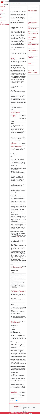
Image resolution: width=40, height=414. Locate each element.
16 (19, 400)
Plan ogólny (17, 236)
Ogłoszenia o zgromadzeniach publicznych (33, 50)
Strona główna (11, 3)
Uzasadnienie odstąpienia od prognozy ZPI (15, 112)
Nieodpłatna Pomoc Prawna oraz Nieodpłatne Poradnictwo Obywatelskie (4, 24)
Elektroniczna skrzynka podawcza (17, 405)
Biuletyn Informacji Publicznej (4, 1)
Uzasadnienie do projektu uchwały (14, 145)
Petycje (1, 22)
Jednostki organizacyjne (3, 14)
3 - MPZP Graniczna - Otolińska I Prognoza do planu (16, 267)
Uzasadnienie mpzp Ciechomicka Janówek (15, 322)
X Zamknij (31, 413)
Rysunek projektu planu (13, 57)
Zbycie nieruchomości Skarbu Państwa (32, 72)
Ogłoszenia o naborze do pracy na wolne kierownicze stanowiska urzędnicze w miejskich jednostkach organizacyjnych (32, 11)
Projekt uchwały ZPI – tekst (13, 143)
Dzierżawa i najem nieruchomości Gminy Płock (33, 20)
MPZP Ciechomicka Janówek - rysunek (14, 321)
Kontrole (1, 17)
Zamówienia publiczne (2, 13)
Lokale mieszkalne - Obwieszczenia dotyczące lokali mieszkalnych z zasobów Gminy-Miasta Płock (33, 26)
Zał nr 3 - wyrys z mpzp (13, 116)
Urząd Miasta (1, 10)
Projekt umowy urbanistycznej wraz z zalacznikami (16, 146)
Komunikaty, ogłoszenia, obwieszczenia (3, 20)
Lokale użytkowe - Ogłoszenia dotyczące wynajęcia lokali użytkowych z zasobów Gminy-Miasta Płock (33, 29)
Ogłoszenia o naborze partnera (31, 48)
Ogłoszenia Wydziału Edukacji (31, 52)
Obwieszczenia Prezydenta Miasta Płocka (33, 31)
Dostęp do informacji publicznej (17, 406)
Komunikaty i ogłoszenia (17, 3)
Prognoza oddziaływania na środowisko (14, 59)
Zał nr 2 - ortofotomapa (13, 115)
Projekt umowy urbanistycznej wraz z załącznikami (16, 394)
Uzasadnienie (12, 58)
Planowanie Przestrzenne (31, 65)
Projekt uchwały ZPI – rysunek (13, 392)
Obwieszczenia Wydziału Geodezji (32, 37)
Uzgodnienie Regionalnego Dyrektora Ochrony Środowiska (17, 110)
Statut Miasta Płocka (2, 6)
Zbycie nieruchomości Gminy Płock (32, 70)
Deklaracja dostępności (17, 407)
